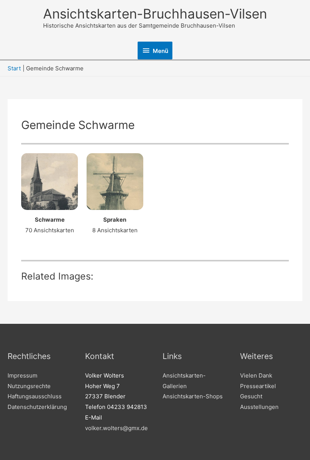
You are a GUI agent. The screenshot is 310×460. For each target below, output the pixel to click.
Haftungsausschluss (35, 396)
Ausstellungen (259, 406)
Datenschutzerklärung (37, 406)
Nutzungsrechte (29, 386)
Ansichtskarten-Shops (193, 396)
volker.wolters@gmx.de (116, 428)
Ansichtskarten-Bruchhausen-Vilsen (155, 14)
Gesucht (251, 396)
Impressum (22, 375)
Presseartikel (258, 386)
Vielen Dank (256, 375)
